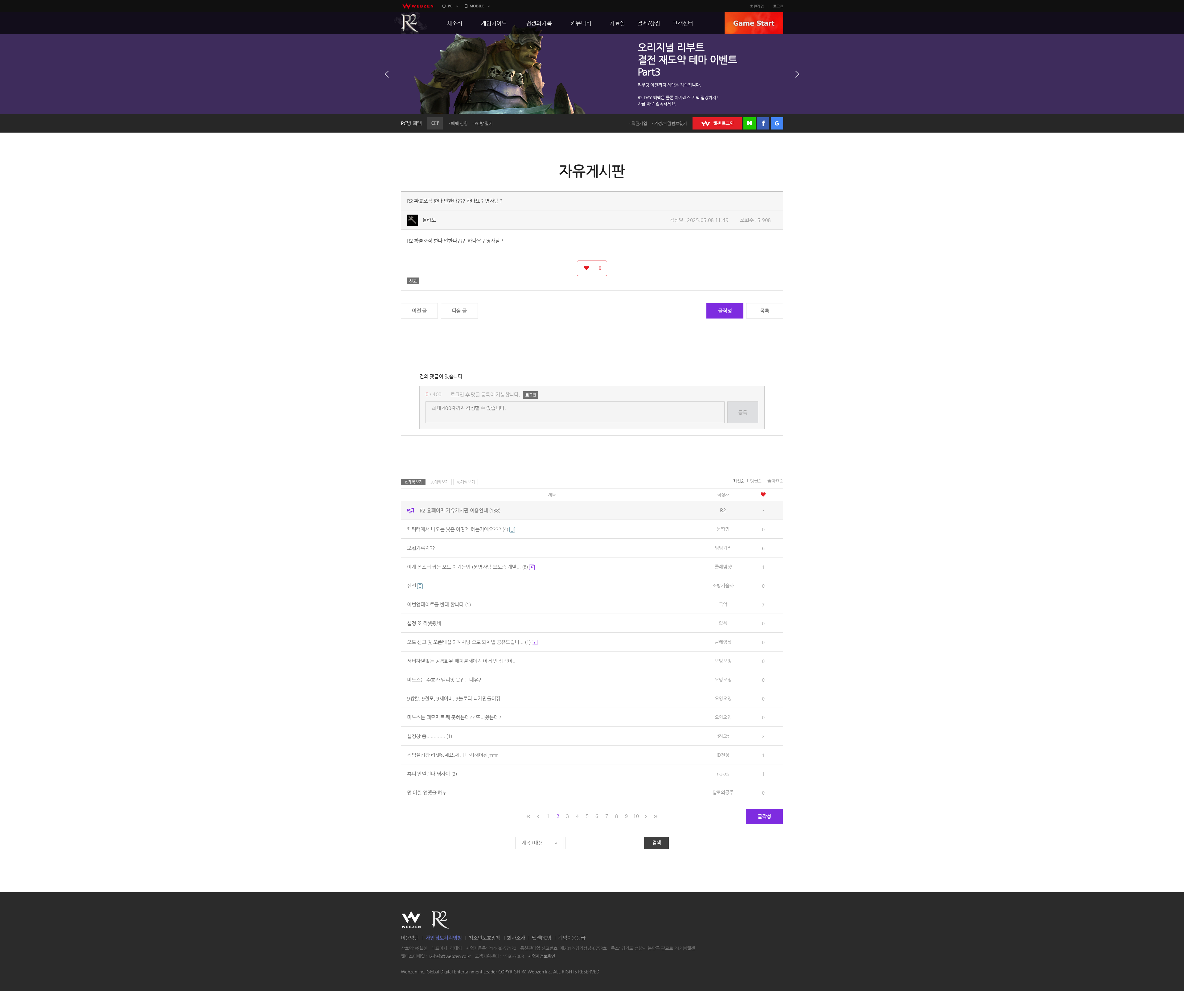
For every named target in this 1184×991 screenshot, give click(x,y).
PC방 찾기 (483, 123)
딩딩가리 (723, 547)
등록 (742, 412)
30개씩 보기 (439, 482)
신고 (413, 281)
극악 (723, 604)
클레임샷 (723, 566)
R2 (410, 23)
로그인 (778, 6)
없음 (723, 623)
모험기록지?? (421, 548)
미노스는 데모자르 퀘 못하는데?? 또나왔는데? (454, 717)
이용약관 (410, 938)
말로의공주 (723, 792)
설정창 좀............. (429, 736)
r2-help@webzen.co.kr (450, 956)
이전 (387, 74)
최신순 (739, 480)
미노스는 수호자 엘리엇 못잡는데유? (444, 680)
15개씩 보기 (413, 482)
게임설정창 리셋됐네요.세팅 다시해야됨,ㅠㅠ (452, 755)
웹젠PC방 (542, 938)
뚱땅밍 (723, 529)
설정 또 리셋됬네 (424, 623)
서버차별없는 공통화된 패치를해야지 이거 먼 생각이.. (461, 661)
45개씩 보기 (466, 482)
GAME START (754, 23)
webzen (417, 6)
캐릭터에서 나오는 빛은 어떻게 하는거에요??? (457, 529)
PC (450, 6)
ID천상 (723, 754)
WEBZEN (411, 920)
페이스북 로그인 (763, 123)
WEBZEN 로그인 (717, 123)
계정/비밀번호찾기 (670, 123)
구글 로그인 (777, 123)
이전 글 (419, 311)
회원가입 (757, 6)
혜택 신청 (459, 123)
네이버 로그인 (749, 123)
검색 (656, 842)
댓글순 (756, 480)
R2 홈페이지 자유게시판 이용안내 (460, 510)
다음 (797, 74)
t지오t (723, 735)
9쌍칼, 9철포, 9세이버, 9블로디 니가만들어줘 (453, 698)
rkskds (723, 773)
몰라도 (429, 220)
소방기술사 (723, 585)
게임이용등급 (571, 938)
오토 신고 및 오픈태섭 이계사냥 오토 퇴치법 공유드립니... (469, 642)
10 (636, 816)
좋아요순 (775, 480)
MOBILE (477, 6)
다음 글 (459, 311)
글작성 (725, 311)
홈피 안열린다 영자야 (432, 774)
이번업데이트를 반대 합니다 (439, 604)
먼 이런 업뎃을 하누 (427, 793)
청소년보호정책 (484, 938)
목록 (764, 311)
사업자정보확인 (541, 956)
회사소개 (516, 938)
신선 (412, 586)
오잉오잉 (723, 660)
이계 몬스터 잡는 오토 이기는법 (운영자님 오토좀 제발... (467, 567)
